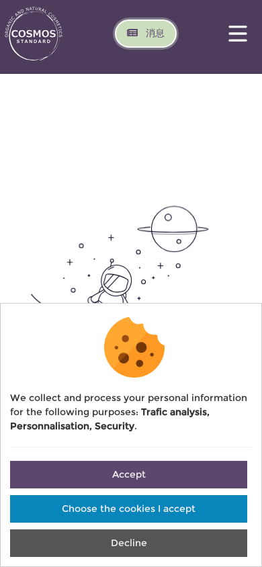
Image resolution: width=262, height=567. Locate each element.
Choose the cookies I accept (128, 509)
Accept (129, 474)
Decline (129, 543)
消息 (154, 33)
